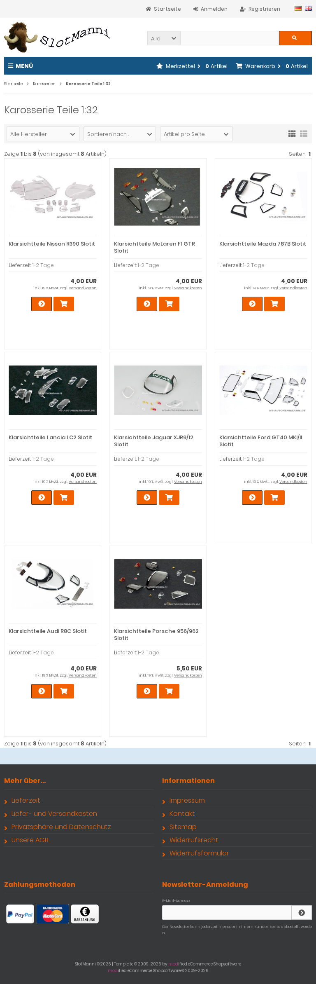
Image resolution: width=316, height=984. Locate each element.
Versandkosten (83, 288)
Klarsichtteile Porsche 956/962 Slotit (156, 634)
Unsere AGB (30, 840)
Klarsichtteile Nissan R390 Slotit (52, 244)
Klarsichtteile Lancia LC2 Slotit (50, 437)
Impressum (187, 800)
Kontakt (182, 813)
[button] (163, 38)
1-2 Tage (43, 265)
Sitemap (183, 827)
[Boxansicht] (292, 133)
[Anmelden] (301, 912)
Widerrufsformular (199, 853)
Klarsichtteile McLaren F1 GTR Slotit (154, 247)
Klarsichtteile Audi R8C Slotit (48, 631)
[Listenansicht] (303, 133)
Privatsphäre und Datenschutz (61, 827)
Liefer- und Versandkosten (54, 813)
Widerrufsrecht (194, 840)
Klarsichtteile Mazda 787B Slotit (262, 244)
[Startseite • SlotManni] (58, 37)
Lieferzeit (26, 800)
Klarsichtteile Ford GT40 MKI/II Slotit (260, 440)
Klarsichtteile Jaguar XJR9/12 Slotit (153, 440)
